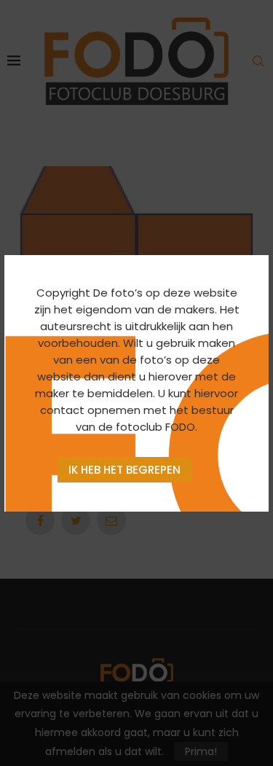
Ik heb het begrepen (124, 469)
